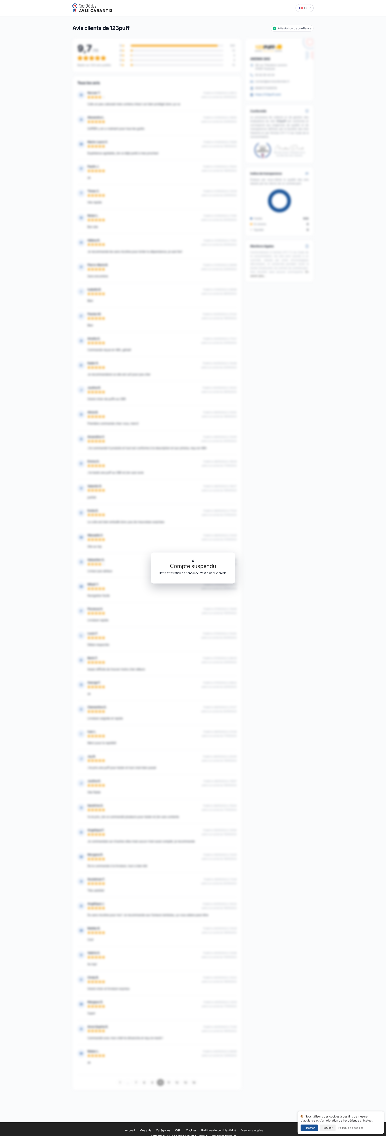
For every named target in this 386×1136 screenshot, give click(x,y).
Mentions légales (252, 1130)
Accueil (130, 1130)
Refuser (328, 1127)
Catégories (163, 1130)
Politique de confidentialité (218, 1130)
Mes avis (145, 1130)
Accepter (309, 1127)
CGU (178, 1130)
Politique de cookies (350, 1127)
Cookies (191, 1130)
